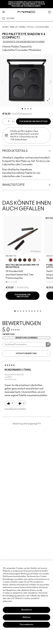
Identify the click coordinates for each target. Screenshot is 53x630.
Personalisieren (26, 624)
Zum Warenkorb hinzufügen (33, 121)
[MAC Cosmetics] (26, 12)
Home (5, 27)
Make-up (14, 27)
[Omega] (34, 260)
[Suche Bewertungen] (48, 344)
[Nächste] (38, 260)
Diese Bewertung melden (15, 409)
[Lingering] (29, 260)
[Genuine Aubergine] (20, 260)
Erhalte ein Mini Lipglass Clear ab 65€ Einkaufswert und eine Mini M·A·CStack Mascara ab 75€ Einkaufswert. (26, 4)
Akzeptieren (26, 610)
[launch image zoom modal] (48, 99)
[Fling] (15, 260)
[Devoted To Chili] (51, 260)
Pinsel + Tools (27, 27)
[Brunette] (10, 260)
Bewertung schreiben (27, 338)
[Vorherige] (6, 260)
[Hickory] (25, 260)
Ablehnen (26, 617)
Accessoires (42, 27)
